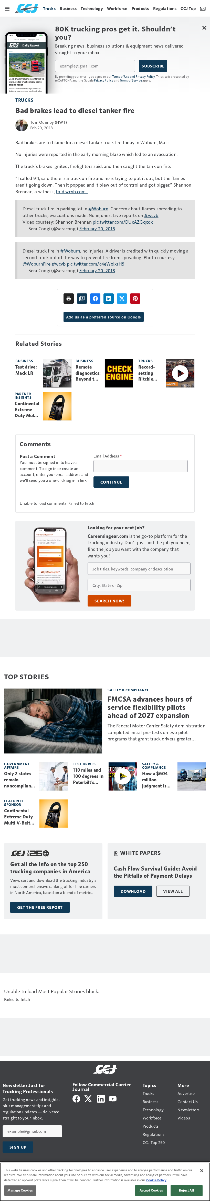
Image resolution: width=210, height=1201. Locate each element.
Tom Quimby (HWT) (48, 122)
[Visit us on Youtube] (113, 1098)
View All (173, 891)
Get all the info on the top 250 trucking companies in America (50, 868)
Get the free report (40, 907)
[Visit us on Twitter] (88, 1098)
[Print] (69, 298)
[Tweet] (122, 298)
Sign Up (17, 1147)
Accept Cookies (151, 1190)
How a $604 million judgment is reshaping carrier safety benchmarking (157, 780)
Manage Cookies (20, 1190)
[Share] (95, 298)
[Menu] (7, 8)
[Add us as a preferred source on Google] (82, 298)
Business (24, 361)
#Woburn (98, 208)
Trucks (24, 100)
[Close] (201, 1170)
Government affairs (17, 766)
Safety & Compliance (128, 690)
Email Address (107, 456)
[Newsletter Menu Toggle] (203, 8)
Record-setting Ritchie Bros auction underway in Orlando (149, 373)
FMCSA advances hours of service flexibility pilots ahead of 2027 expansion (150, 707)
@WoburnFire (36, 264)
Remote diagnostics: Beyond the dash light (88, 373)
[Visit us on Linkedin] (101, 1098)
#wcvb (151, 215)
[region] (105, 1181)
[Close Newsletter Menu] (204, 28)
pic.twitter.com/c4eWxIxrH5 (95, 264)
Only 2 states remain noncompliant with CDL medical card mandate (18, 780)
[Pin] (135, 298)
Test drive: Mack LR (26, 370)
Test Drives (84, 764)
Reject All (186, 1190)
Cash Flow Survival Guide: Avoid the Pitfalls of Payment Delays (155, 872)
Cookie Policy (156, 1180)
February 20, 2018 (97, 228)
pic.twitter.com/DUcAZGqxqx (123, 222)
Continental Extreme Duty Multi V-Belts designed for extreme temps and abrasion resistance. (27, 410)
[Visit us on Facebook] (76, 1098)
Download (133, 891)
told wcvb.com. (72, 191)
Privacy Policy (103, 80)
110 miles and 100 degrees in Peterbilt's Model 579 (88, 776)
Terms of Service (131, 80)
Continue (111, 482)
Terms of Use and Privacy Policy (133, 76)
